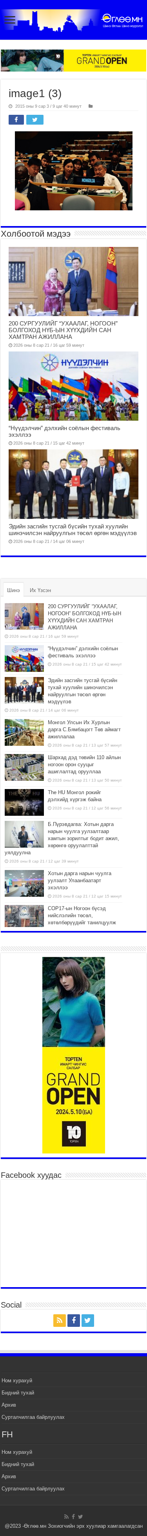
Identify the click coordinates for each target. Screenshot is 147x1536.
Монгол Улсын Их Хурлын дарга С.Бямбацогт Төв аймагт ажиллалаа (84, 729)
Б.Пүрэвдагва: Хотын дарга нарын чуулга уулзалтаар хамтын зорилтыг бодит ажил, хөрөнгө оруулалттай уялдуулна (62, 838)
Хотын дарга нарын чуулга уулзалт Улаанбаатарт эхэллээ (79, 880)
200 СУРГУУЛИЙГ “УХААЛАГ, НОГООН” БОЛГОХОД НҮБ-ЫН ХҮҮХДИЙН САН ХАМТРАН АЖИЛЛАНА (63, 330)
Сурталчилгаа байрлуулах (33, 1417)
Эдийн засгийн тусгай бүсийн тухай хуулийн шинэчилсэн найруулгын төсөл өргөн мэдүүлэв (73, 529)
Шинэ (13, 590)
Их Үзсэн (40, 590)
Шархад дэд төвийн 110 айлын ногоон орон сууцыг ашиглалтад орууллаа (84, 764)
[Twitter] (88, 1320)
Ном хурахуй (17, 1380)
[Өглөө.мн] (73, 20)
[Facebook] (73, 1320)
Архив (9, 1405)
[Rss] (59, 1320)
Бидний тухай (18, 1393)
